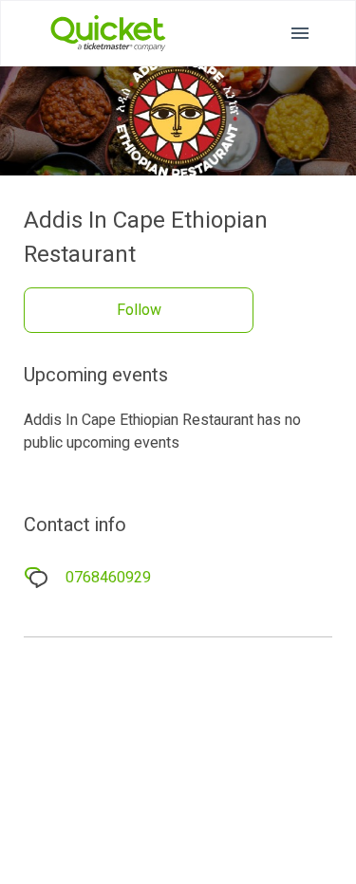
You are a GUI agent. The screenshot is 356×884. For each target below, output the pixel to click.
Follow (139, 310)
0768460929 (108, 577)
